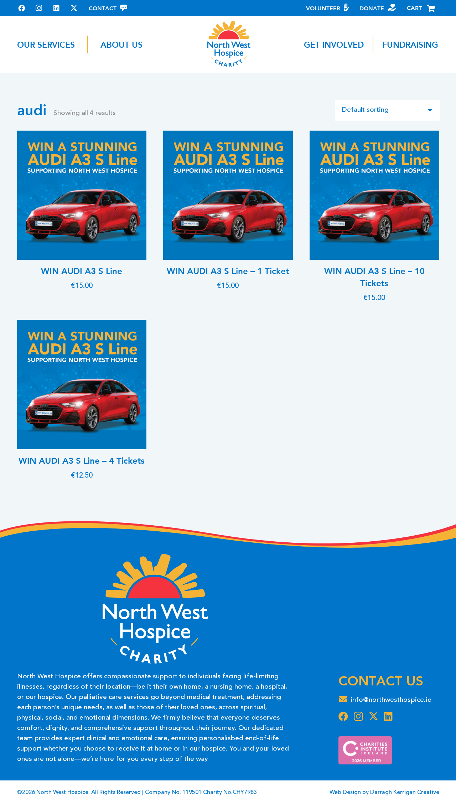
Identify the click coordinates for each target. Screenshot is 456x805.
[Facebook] (22, 8)
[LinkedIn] (56, 8)
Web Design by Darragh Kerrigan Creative (384, 792)
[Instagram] (39, 8)
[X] (74, 8)
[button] (82, 44)
